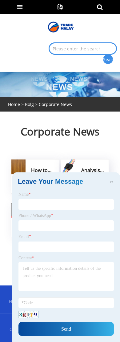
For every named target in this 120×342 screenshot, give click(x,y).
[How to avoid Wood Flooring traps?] (18, 166)
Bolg (29, 104)
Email (24, 236)
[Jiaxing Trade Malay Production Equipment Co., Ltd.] (60, 26)
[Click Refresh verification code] (28, 314)
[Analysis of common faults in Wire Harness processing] (68, 166)
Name (24, 194)
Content (26, 258)
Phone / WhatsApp (35, 215)
